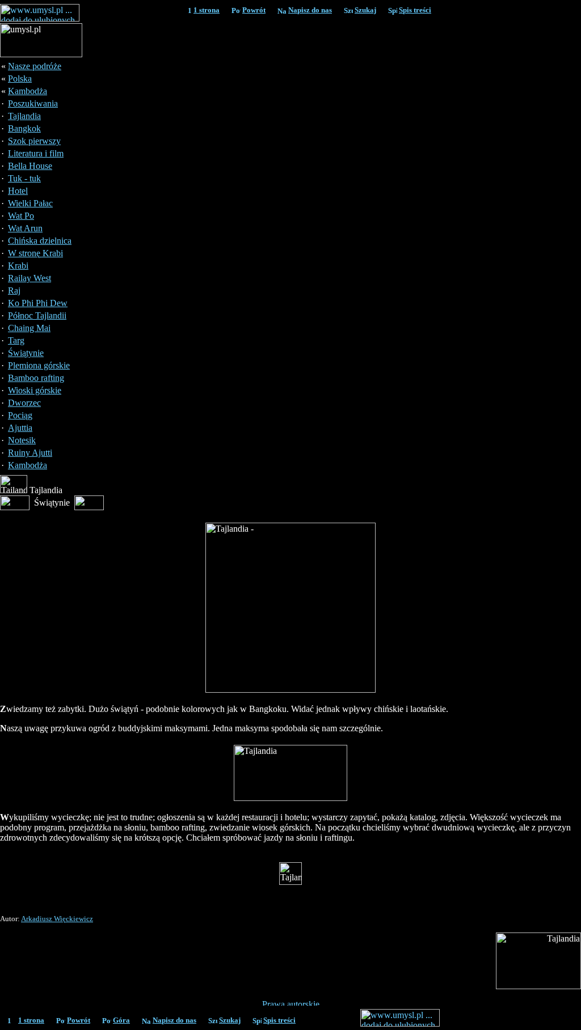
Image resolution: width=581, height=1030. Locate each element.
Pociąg (20, 415)
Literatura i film (36, 153)
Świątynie (26, 353)
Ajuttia (20, 428)
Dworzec (24, 403)
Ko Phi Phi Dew (38, 303)
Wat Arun (25, 228)
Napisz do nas (310, 10)
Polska (20, 78)
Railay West (29, 278)
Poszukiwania (33, 103)
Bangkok (24, 128)
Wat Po (21, 216)
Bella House (30, 166)
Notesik (22, 440)
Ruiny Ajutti (30, 452)
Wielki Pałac (30, 203)
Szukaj (365, 10)
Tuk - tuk (24, 178)
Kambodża (27, 91)
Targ (16, 340)
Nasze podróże (34, 66)
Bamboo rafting (36, 378)
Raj (14, 290)
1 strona (206, 10)
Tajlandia (24, 116)
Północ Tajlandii (37, 315)
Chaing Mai (29, 328)
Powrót (254, 10)
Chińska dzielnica (39, 240)
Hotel (18, 191)
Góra (121, 1020)
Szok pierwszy (34, 141)
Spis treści (415, 10)
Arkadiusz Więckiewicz (57, 918)
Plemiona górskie (39, 365)
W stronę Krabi (35, 253)
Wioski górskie (34, 390)
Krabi (18, 265)
